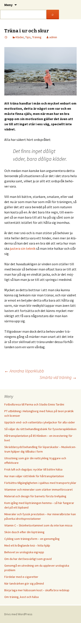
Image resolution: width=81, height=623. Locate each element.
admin (53, 37)
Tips (28, 37)
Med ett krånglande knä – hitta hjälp (27, 545)
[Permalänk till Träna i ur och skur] (6, 37)
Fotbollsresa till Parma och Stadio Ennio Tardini (34, 404)
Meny (8, 5)
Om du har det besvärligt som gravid (28, 559)
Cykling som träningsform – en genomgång (32, 539)
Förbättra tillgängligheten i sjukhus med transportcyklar (40, 483)
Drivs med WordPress (18, 614)
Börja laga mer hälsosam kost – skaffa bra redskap (36, 590)
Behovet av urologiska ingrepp (24, 552)
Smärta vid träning (58, 377)
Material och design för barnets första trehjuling (35, 496)
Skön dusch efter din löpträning (24, 532)
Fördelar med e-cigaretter (21, 577)
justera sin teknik (22, 248)
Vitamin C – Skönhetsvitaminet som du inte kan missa (38, 525)
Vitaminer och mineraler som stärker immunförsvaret (38, 489)
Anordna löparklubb (24, 370)
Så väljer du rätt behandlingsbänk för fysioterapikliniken (40, 429)
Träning (36, 37)
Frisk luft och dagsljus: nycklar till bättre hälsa (33, 469)
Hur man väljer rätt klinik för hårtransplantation (34, 476)
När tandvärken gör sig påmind (24, 583)
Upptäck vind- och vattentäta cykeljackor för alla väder (39, 422)
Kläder (20, 37)
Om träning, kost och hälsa (21, 597)
